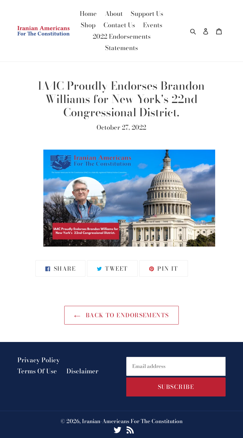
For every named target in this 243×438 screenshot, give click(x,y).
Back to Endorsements (126, 315)
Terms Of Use (37, 371)
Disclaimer (82, 371)
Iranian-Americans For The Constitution (132, 421)
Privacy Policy (38, 360)
